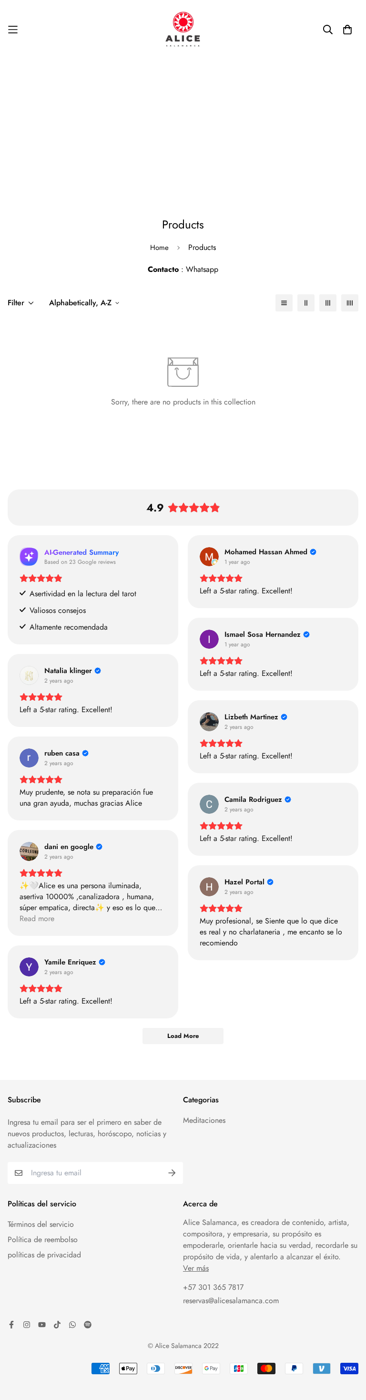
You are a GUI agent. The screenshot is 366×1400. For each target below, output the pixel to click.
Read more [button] (37, 918)
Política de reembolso (43, 1239)
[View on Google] (209, 556)
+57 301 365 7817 (213, 1287)
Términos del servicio (41, 1224)
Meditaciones (204, 1120)
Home (159, 247)
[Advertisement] (183, 131)
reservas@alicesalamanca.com (231, 1300)
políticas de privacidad (44, 1254)
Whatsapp (202, 269)
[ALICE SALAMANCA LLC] (183, 30)
